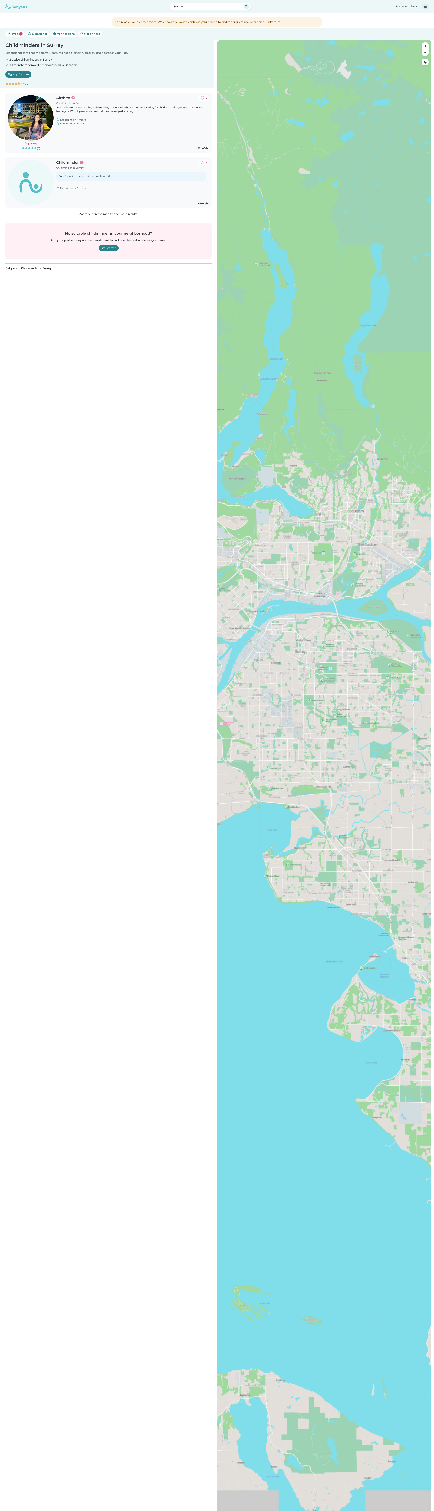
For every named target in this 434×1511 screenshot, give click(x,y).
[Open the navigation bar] (425, 6)
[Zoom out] (425, 52)
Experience (39, 33)
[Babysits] (16, 7)
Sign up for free (18, 74)
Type (16, 33)
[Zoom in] (425, 45)
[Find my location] (425, 62)
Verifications (65, 33)
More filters (91, 33)
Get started (108, 248)
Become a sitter (406, 6)
